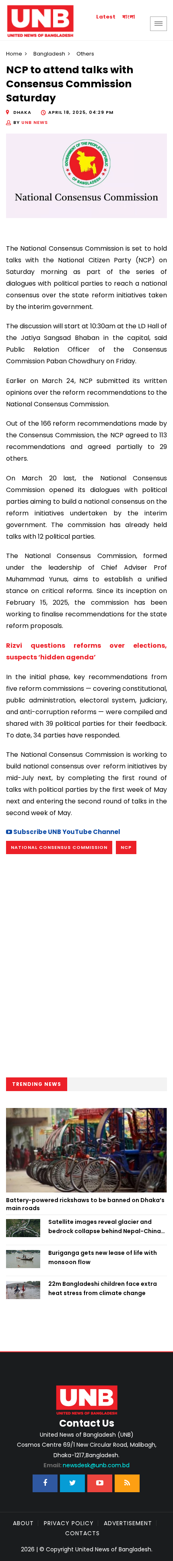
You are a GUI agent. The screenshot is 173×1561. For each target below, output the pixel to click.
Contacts (82, 1533)
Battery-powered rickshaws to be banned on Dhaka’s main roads (85, 1204)
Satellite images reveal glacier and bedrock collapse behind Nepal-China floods (104, 1227)
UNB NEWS (34, 122)
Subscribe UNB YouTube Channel (66, 832)
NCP (126, 847)
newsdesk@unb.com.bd (86, 1465)
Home (14, 54)
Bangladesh (49, 54)
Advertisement (128, 1523)
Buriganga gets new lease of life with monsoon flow (102, 1257)
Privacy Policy (69, 1523)
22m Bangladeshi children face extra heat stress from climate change (102, 1288)
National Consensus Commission (59, 847)
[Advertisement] (86, 966)
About (23, 1523)
